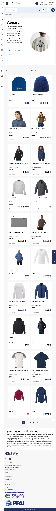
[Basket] (53, 10)
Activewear (11, 62)
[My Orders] (48, 10)
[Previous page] (19, 422)
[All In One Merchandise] (10, 3)
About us (7, 484)
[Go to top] (53, 420)
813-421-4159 (43, 4)
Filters (33, 70)
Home (6, 14)
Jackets (10, 50)
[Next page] (40, 422)
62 (37, 422)
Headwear (11, 58)
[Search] (36, 3)
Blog (6, 487)
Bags (39, 10)
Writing (30, 10)
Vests (18, 50)
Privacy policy (8, 476)
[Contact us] (43, 10)
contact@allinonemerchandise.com (12, 465)
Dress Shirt (11, 54)
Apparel (25, 10)
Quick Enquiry (54, 256)
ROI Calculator (9, 489)
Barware (35, 10)
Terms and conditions (10, 481)
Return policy (8, 479)
